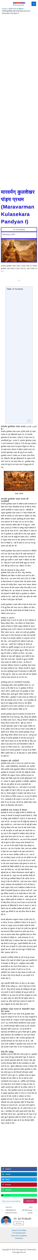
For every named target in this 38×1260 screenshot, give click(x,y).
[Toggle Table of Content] (28, 420)
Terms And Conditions (19, 1236)
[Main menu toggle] (34, 4)
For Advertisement (19, 1233)
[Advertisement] (19, 100)
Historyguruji (18, 5)
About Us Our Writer (19, 1230)
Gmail (6, 1195)
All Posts (19, 1223)
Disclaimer (19, 1238)
